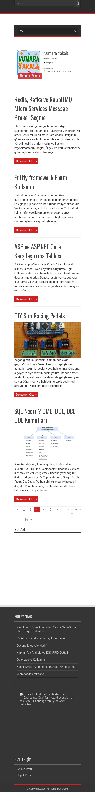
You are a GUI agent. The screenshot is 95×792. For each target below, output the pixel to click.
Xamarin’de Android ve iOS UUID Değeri (42, 652)
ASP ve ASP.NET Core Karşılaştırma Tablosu (38, 251)
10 (64, 514)
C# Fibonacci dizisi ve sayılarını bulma (41, 638)
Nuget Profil (24, 775)
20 (72, 514)
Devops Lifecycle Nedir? (32, 645)
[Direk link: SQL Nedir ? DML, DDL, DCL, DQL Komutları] (47, 461)
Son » (28, 519)
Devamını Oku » (26, 161)
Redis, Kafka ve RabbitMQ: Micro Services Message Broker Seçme (43, 108)
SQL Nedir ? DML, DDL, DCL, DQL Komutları (45, 416)
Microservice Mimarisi (31, 674)
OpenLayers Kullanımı (31, 659)
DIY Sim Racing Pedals (39, 315)
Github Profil (24, 769)
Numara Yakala (30, 75)
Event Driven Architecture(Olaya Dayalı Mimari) (47, 666)
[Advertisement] (47, 563)
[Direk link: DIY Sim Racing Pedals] (47, 356)
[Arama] (77, 3)
